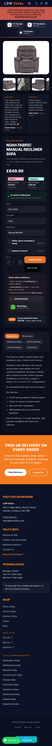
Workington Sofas (11, 660)
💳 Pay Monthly (33, 342)
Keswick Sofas (10, 670)
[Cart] (46, 3)
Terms (37, 727)
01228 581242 (10, 517)
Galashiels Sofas (11, 704)
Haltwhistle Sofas (11, 694)
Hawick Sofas (9, 699)
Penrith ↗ (7, 637)
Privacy (18, 727)
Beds (5, 626)
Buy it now (32, 268)
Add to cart (35, 259)
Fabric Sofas (9, 606)
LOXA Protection (14, 347)
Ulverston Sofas (10, 684)
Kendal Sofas (9, 679)
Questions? (32, 347)
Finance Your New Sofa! (14, 540)
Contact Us (38, 472)
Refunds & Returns (12, 544)
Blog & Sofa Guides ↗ (13, 554)
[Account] (41, 3)
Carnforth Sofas (10, 689)
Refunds (27, 727)
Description (12, 336)
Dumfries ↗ (8, 647)
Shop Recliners (15, 472)
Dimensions (28, 336)
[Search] (36, 3)
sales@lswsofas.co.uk (26, 16)
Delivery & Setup (14, 342)
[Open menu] (29, 3)
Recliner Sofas (10, 616)
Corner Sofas (9, 611)
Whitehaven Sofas (12, 665)
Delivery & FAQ (10, 535)
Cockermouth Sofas (12, 675)
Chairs (6, 621)
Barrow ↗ (7, 642)
